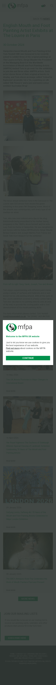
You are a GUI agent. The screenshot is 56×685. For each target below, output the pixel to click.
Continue (28, 358)
